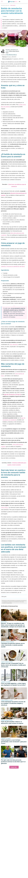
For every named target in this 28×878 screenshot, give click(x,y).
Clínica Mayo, (4, 507)
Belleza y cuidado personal (7, 641)
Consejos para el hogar (6, 661)
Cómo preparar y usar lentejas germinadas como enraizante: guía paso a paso (14, 741)
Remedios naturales (5, 5)
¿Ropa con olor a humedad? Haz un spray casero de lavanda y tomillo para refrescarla (13, 665)
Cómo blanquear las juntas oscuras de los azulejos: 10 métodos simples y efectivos (13, 703)
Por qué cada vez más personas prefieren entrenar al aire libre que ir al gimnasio (13, 761)
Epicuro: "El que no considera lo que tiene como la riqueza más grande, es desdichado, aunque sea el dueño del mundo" (13, 625)
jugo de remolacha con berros (12, 394)
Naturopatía (12, 5)
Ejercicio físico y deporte (7, 758)
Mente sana (4, 621)
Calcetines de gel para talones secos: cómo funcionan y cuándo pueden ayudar (13, 645)
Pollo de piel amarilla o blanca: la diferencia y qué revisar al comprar (12, 722)
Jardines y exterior (5, 681)
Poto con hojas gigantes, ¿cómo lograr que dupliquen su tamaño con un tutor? (13, 684)
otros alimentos (14, 344)
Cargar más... (14, 767)
